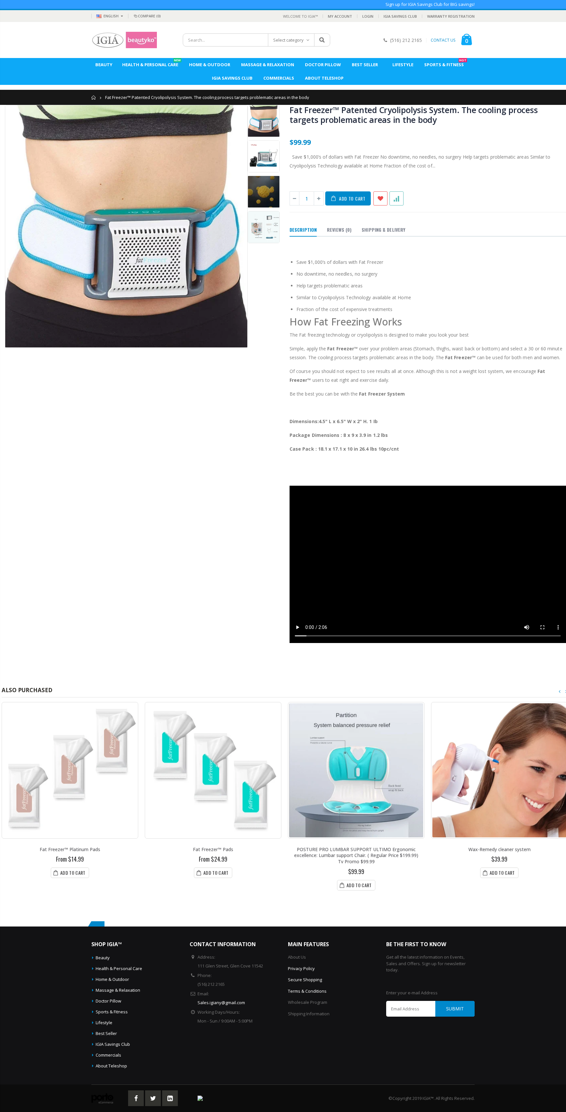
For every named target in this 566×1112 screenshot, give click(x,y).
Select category (288, 40)
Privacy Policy (301, 968)
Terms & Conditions (307, 991)
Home (93, 97)
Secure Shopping (305, 980)
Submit (455, 1008)
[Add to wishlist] (380, 198)
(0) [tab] (339, 229)
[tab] (303, 230)
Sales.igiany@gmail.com (221, 1002)
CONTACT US (443, 40)
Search (321, 40)
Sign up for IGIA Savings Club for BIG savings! (430, 4)
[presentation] (560, 691)
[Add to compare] (396, 198)
